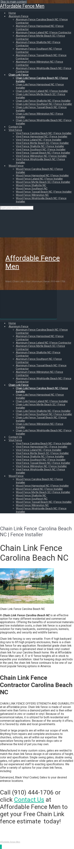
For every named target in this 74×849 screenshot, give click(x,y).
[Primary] (28, 304)
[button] (1, 846)
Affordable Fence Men (22, 6)
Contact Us (29, 799)
